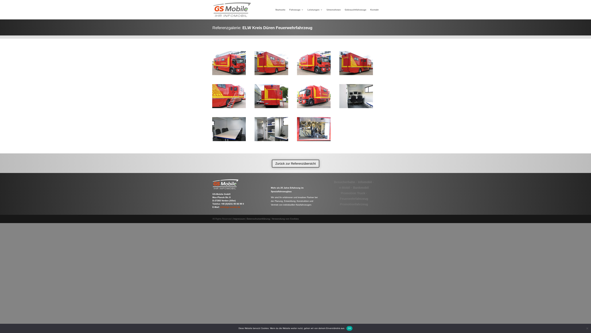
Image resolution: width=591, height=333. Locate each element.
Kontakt (374, 10)
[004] (356, 74)
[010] (314, 140)
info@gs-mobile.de (230, 207)
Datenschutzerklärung (258, 219)
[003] (314, 74)
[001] (229, 74)
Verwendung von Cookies (285, 219)
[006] (271, 107)
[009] (271, 140)
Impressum (239, 219)
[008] (229, 140)
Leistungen (314, 10)
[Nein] (587, 328)
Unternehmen (334, 10)
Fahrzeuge (294, 10)
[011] (314, 107)
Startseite (280, 10)
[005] (229, 107)
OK (349, 328)
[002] (271, 74)
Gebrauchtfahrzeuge (355, 10)
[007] (356, 107)
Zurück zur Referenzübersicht (295, 163)
